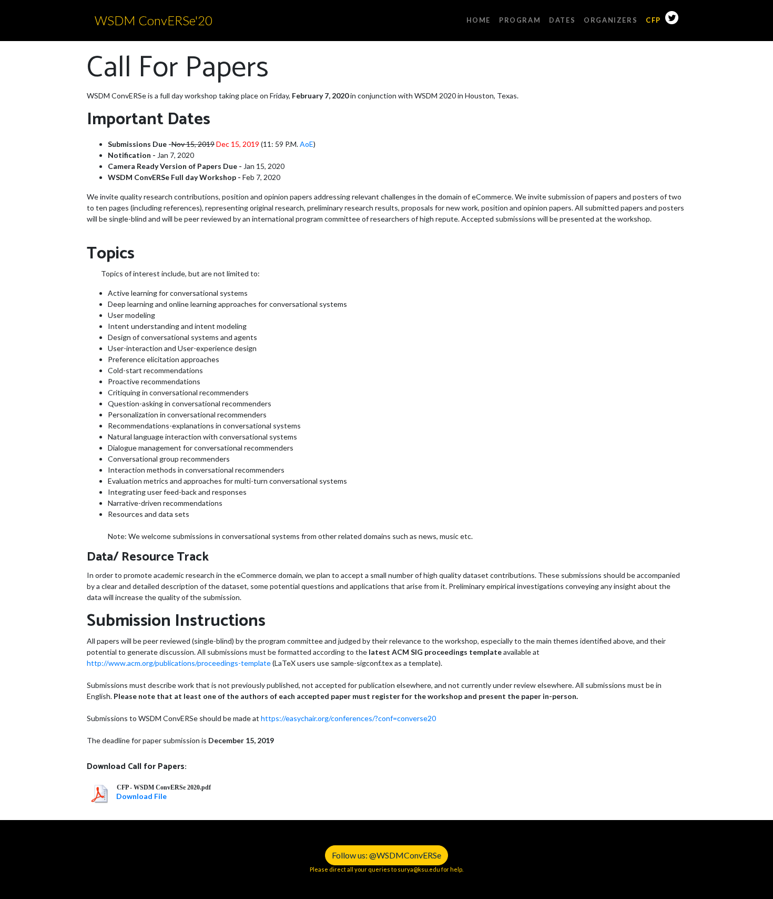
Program (520, 20)
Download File (141, 796)
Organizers (610, 20)
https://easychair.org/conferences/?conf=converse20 (348, 718)
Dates (562, 20)
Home (478, 20)
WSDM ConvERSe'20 (153, 20)
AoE (306, 143)
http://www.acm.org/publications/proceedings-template (179, 662)
